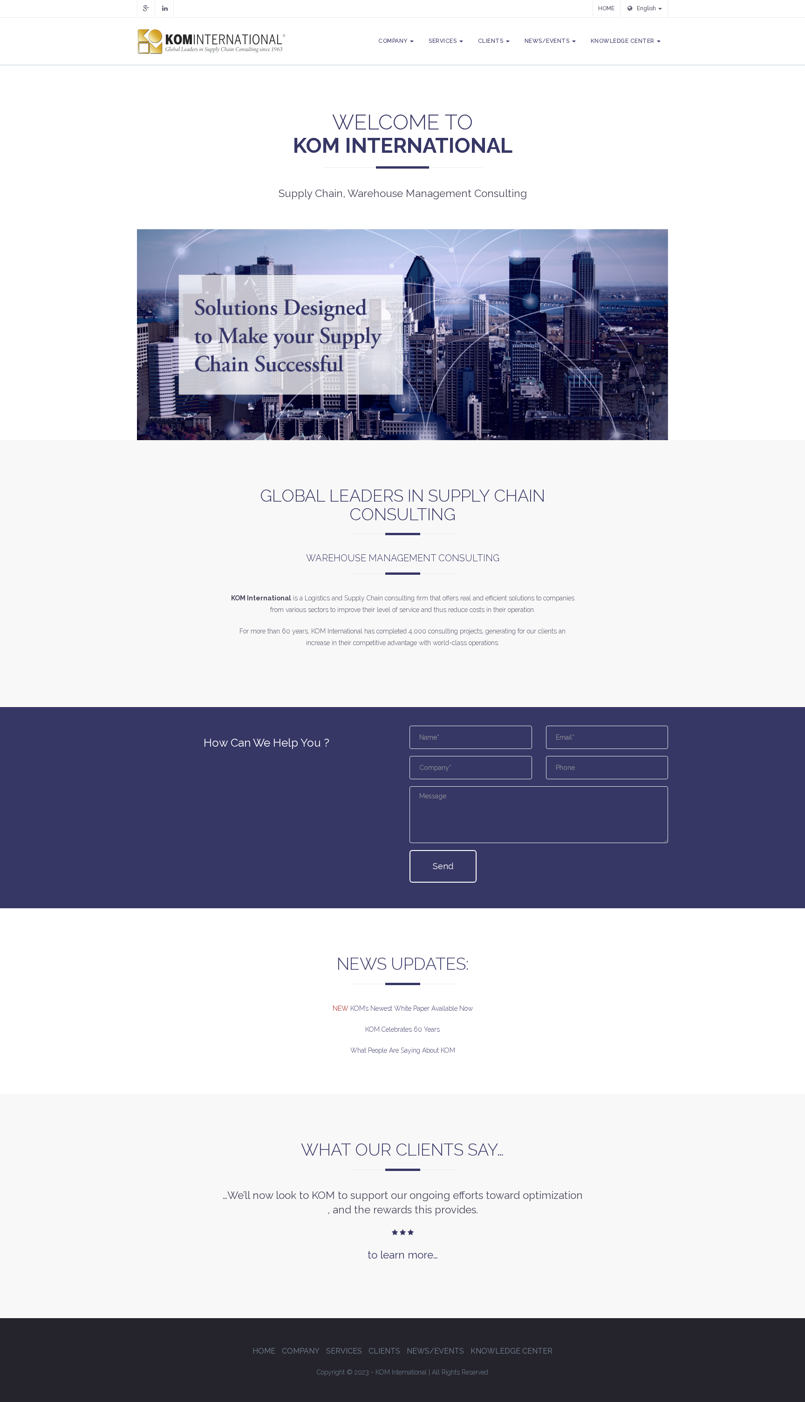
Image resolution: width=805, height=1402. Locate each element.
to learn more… (403, 1255)
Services (443, 41)
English (647, 8)
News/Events (548, 41)
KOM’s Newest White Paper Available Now (410, 1008)
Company (393, 41)
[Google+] (146, 8)
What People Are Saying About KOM (402, 1050)
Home (263, 1351)
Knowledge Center (623, 41)
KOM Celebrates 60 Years (402, 1029)
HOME (606, 8)
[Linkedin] (165, 8)
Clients (491, 41)
